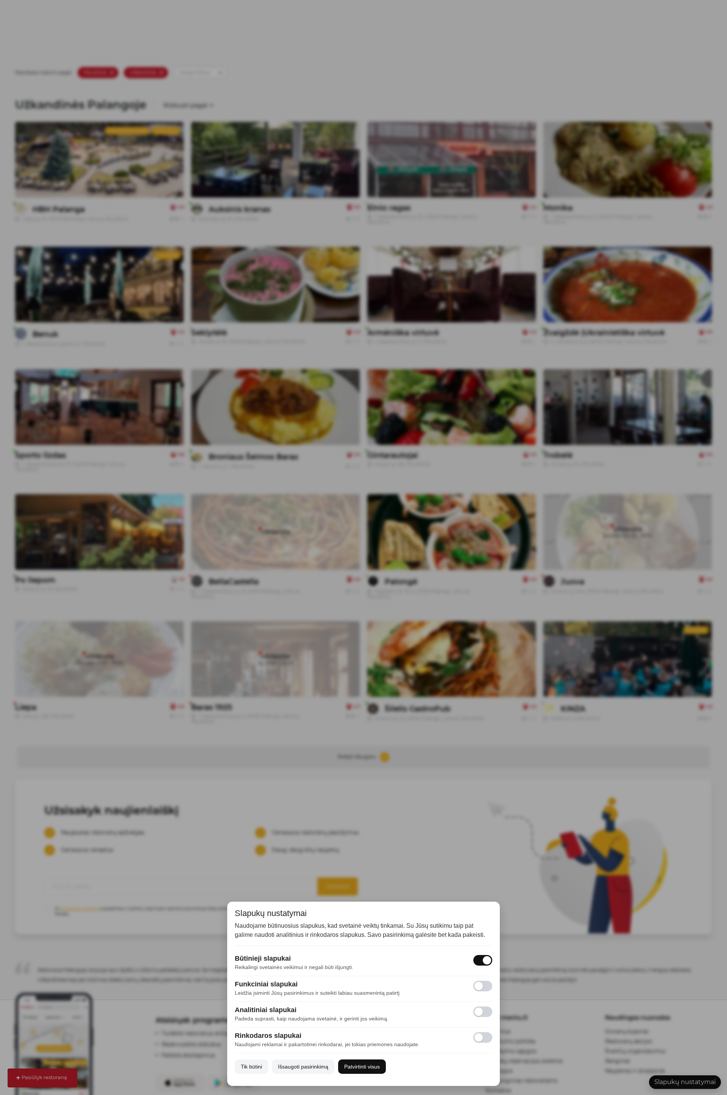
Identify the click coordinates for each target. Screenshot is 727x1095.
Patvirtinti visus (362, 1067)
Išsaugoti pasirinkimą (303, 1067)
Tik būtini (251, 1067)
